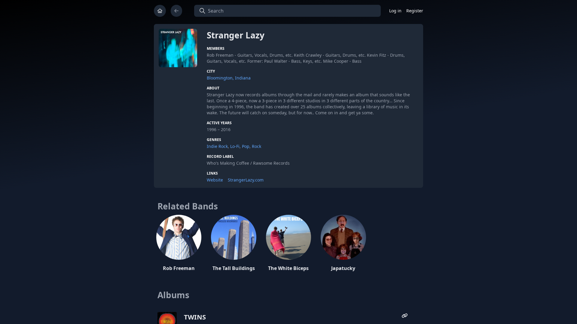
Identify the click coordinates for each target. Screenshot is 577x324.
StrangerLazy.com (246, 180)
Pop (245, 146)
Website (215, 180)
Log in (395, 11)
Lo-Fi (235, 146)
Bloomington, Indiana (229, 78)
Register (414, 11)
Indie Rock (217, 146)
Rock (256, 146)
